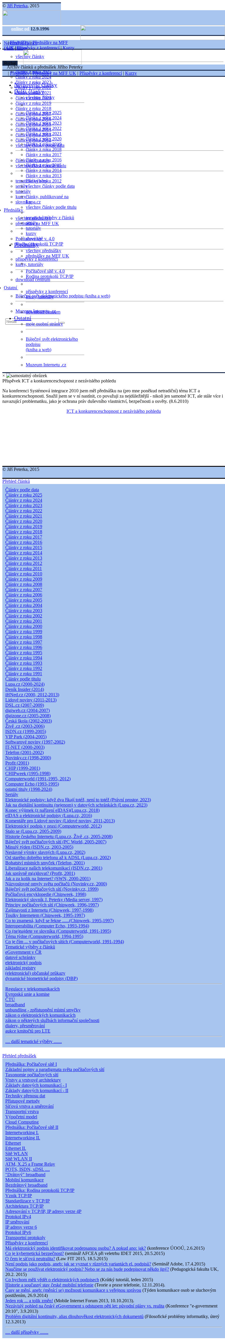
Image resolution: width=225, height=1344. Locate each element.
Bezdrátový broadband (26, 1185)
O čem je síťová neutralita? (30, 1258)
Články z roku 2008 (23, 584)
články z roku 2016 (44, 159)
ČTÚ (10, 999)
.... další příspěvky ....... (26, 1332)
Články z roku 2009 (23, 579)
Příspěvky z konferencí (38, 47)
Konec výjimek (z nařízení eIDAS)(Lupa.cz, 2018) (52, 810)
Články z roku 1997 (23, 642)
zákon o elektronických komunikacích (40, 1015)
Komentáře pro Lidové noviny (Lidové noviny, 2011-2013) (60, 820)
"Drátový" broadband (25, 1174)
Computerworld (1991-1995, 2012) (38, 778)
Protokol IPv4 (18, 1216)
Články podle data (22, 489)
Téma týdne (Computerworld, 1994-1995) (44, 936)
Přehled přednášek (19, 1055)
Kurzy (68, 47)
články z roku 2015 (44, 165)
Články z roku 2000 (23, 626)
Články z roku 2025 (23, 494)
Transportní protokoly (25, 1237)
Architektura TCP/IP (24, 1206)
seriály (32, 222)
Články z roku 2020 (23, 521)
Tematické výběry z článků (30, 946)
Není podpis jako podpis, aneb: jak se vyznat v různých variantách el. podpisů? (78, 1263)
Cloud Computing (22, 1122)
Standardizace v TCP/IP (27, 1200)
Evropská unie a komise (27, 994)
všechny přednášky (43, 250)
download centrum (33, 279)
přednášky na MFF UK (47, 255)
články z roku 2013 (44, 175)
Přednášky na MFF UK (54, 73)
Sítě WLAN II (18, 1158)
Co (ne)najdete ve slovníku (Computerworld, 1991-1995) (58, 931)
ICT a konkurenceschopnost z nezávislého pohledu (114, 411)
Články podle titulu (23, 678)
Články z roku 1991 (23, 673)
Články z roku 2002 (23, 615)
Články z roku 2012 (23, 563)
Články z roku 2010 (23, 573)
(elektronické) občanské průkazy (35, 973)
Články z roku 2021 (23, 515)
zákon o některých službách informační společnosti (52, 1020)
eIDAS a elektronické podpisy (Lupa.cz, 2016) (48, 815)
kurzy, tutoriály (29, 264)
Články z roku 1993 (23, 663)
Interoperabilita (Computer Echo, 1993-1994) (47, 925)
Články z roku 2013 (23, 558)
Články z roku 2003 (23, 610)
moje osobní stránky (44, 323)
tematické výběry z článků (50, 217)
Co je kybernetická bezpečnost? (34, 1253)
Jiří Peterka (17, 5)
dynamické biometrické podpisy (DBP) (41, 978)
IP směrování (17, 1221)
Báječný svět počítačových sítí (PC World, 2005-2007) (55, 841)
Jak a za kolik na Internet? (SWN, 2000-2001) (48, 878)
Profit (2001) (17, 762)
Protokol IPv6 (18, 1232)
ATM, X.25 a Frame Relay (30, 1164)
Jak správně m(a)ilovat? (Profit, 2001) (40, 873)
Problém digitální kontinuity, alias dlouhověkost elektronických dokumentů (74, 1316)
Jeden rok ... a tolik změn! (29, 1300)
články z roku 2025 (44, 112)
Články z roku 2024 (23, 500)
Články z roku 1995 (23, 652)
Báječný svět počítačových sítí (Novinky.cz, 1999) (51, 889)
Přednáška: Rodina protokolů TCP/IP (39, 1190)
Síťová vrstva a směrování (29, 1106)
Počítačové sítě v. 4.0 (45, 271)
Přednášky (14, 210)
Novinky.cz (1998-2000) (28, 757)
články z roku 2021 (44, 133)
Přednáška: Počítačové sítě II (31, 1127)
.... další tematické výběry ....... (33, 1041)
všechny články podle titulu (51, 207)
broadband (15, 1004)
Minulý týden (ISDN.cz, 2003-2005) (39, 847)
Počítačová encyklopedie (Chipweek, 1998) (45, 894)
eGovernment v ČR (23, 952)
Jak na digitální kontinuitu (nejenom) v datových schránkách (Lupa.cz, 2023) (76, 804)
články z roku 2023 (44, 123)
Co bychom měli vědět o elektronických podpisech (52, 1279)
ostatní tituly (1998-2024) (28, 789)
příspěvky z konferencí (37, 259)
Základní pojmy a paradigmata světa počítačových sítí (54, 1069)
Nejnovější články (35, 84)
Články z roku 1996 (23, 647)
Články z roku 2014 (23, 552)
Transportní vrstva (22, 1111)
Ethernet (13, 1143)
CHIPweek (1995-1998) (27, 773)
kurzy (31, 233)
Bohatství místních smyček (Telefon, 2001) (45, 862)
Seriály (11, 794)
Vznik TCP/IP (18, 1195)
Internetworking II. (22, 1137)
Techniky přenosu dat (25, 1095)
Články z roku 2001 (23, 621)
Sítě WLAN (16, 1153)
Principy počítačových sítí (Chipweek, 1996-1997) (52, 904)
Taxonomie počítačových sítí (31, 1074)
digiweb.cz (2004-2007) (27, 710)
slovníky (23, 201)
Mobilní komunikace (24, 1179)
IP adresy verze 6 (21, 1227)
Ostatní (11, 287)
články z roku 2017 (44, 154)
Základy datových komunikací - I (36, 1085)
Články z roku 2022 (23, 510)
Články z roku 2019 (23, 526)
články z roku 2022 (44, 128)
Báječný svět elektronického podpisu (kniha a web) (63, 295)
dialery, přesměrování (25, 1025)
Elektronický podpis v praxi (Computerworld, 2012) (53, 826)
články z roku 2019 (33, 103)
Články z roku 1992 (23, 668)
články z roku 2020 (44, 138)
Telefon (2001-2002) (24, 752)
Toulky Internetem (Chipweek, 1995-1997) (45, 915)
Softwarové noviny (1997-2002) (35, 741)
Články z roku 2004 (23, 605)
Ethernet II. (15, 1148)
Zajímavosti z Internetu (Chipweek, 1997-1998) (49, 910)
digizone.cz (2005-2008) (28, 715)
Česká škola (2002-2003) (28, 720)
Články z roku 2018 (23, 531)
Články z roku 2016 (23, 542)
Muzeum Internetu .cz (46, 364)
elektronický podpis (23, 962)
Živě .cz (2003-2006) (25, 726)
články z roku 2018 (33, 108)
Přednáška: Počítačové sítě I (31, 1064)
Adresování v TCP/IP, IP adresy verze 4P (43, 1211)
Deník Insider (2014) (24, 689)
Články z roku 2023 (23, 505)
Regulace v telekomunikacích (32, 988)
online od (20, 28)
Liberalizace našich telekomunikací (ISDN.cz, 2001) (53, 868)
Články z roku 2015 (23, 547)
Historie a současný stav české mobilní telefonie (49, 1284)
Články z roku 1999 (23, 631)
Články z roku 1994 (23, 657)
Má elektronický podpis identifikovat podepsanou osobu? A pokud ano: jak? (75, 1248)
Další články (29, 91)
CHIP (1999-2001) (22, 768)
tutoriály (23, 191)
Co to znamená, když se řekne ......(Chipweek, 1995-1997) (59, 920)
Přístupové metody (22, 1100)
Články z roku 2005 (23, 600)
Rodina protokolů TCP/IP (39, 243)
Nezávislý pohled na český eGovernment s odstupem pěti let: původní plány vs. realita (84, 1305)
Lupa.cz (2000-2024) (25, 684)
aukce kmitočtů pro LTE (27, 1030)
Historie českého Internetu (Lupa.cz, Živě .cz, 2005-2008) (58, 836)
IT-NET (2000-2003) (25, 747)
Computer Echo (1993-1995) (32, 783)
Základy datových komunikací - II (36, 1090)
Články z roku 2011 (23, 568)
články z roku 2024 (33, 76)
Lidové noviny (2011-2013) (31, 699)
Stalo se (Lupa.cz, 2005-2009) (33, 831)
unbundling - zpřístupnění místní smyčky (43, 1009)
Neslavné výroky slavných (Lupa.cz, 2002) (45, 852)
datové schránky (20, 957)
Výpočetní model (21, 1116)
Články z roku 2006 (23, 594)
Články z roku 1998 (23, 636)
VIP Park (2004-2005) (26, 736)
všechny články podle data (50, 186)
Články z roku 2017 (23, 537)
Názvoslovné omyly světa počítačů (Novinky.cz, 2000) (56, 883)
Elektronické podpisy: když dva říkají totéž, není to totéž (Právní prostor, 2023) (78, 799)
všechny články (40, 97)
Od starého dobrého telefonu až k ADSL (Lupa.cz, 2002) (58, 857)
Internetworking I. (22, 1132)
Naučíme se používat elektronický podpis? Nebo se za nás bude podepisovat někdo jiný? (87, 1269)
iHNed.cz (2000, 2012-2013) (32, 694)
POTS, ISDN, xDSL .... (27, 1169)
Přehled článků (16, 481)
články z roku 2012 (44, 180)
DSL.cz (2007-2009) (24, 705)
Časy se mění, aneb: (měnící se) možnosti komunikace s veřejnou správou (73, 1290)
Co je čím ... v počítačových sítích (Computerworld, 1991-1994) (64, 941)
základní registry (20, 967)
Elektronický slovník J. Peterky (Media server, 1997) (54, 899)
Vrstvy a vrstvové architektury (33, 1079)
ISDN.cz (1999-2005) (25, 731)
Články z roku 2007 (23, 589)
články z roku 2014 (44, 170)
